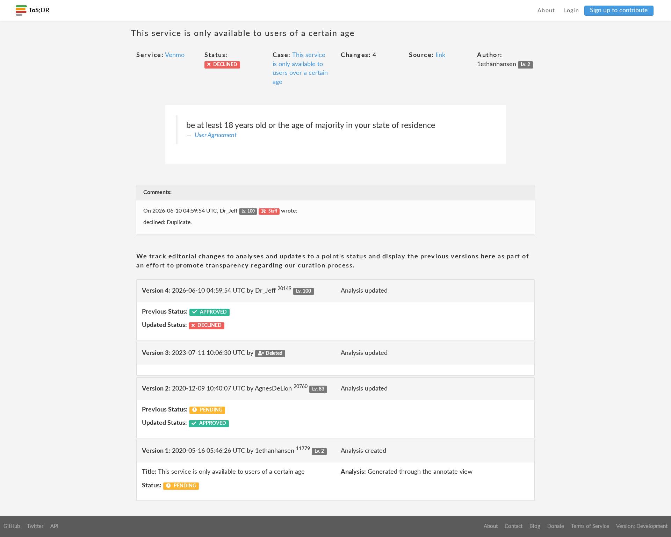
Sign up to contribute (619, 10)
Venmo (175, 55)
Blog (534, 526)
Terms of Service (590, 526)
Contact (513, 526)
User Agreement (216, 135)
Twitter (35, 526)
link (440, 55)
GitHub (11, 526)
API (54, 526)
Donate (555, 526)
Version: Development (642, 526)
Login (571, 10)
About (546, 10)
